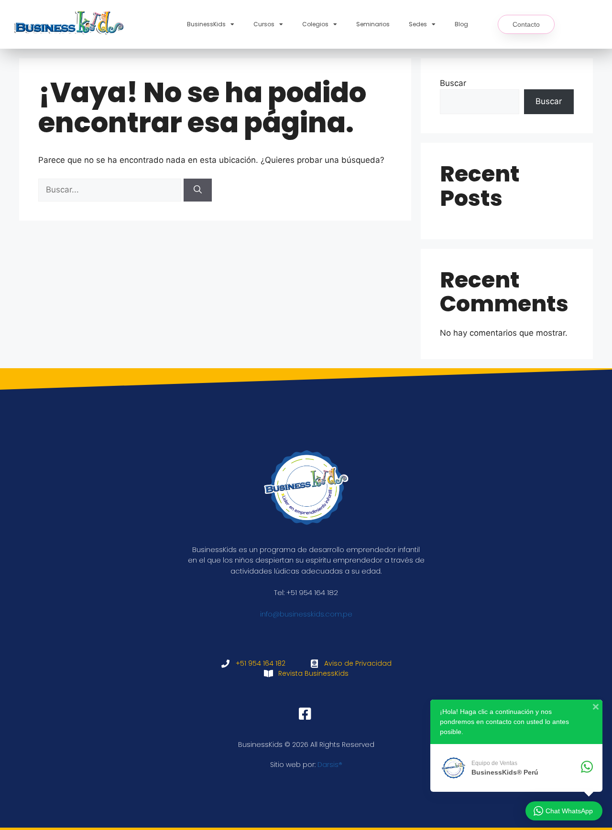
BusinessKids (206, 24)
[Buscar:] (111, 189)
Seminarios (373, 24)
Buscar (453, 83)
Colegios (315, 24)
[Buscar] (198, 190)
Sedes (418, 24)
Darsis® (329, 764)
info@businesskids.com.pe (306, 614)
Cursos (263, 24)
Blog (461, 24)
